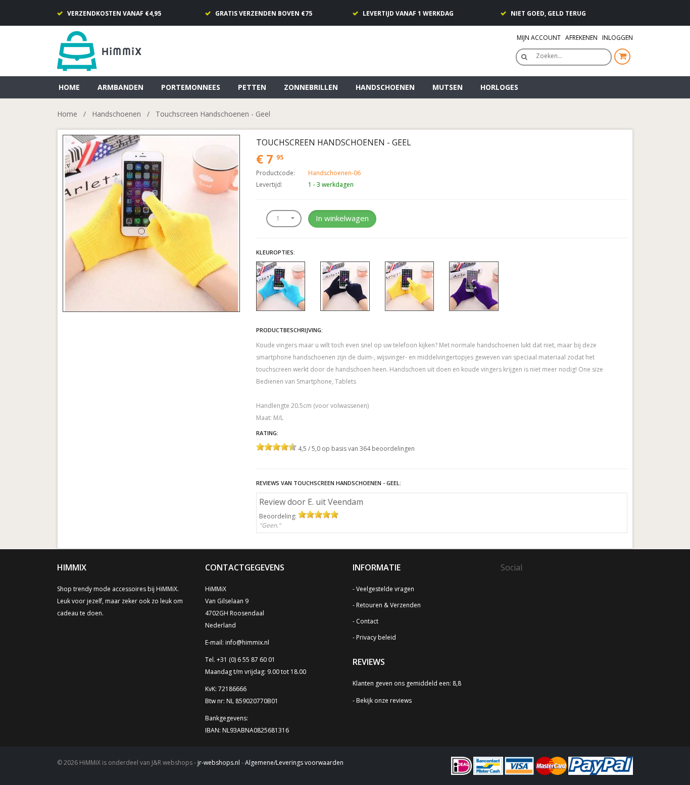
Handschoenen (385, 87)
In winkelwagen (342, 218)
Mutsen (447, 87)
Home (69, 87)
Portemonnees (190, 87)
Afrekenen (581, 37)
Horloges (499, 87)
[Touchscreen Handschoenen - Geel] (151, 222)
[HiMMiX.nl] (102, 50)
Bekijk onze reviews (384, 700)
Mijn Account (539, 37)
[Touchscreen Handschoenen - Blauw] (281, 285)
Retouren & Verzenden (388, 605)
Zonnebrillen (311, 87)
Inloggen (617, 37)
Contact (367, 621)
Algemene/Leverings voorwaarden (294, 762)
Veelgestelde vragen (385, 589)
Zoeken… (549, 55)
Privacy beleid (376, 637)
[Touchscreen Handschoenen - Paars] (474, 285)
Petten (252, 87)
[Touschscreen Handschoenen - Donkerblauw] (345, 285)
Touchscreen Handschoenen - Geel (213, 114)
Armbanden (120, 87)
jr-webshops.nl (219, 762)
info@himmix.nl (247, 642)
